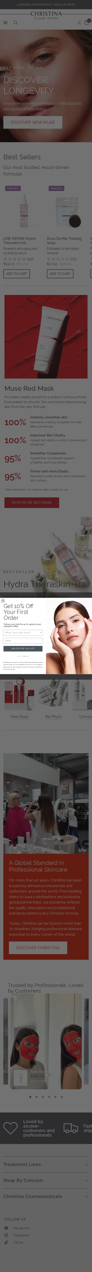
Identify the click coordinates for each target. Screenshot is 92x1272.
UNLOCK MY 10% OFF (23, 648)
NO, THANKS (23, 656)
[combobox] (22, 632)
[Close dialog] (3, 601)
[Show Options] (41, 632)
